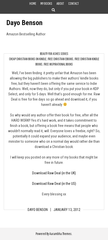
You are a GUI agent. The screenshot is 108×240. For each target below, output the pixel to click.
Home (32, 3)
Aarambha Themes (60, 234)
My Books (46, 3)
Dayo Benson (24, 23)
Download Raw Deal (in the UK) (54, 173)
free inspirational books (58, 64)
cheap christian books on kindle (27, 59)
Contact (73, 3)
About (60, 3)
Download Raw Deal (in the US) (54, 184)
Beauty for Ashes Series (54, 54)
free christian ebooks (60, 59)
